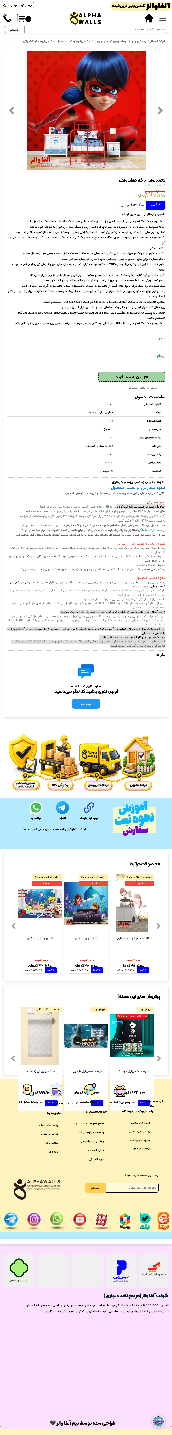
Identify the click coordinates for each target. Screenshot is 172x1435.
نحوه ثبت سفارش (140, 1123)
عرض (161, 339)
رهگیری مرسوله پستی (92, 1141)
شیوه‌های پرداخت (140, 1140)
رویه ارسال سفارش (139, 1131)
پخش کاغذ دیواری (48, 1125)
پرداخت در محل (141, 1148)
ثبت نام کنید (17, 5)
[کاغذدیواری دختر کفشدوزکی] (86, 110)
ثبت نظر (86, 703)
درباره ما (53, 1151)
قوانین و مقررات (49, 1134)
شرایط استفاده (96, 1150)
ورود (30, 5)
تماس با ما (51, 1142)
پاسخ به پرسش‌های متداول (88, 1123)
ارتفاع (161, 356)
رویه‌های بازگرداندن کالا (91, 1132)
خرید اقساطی (96, 1159)
